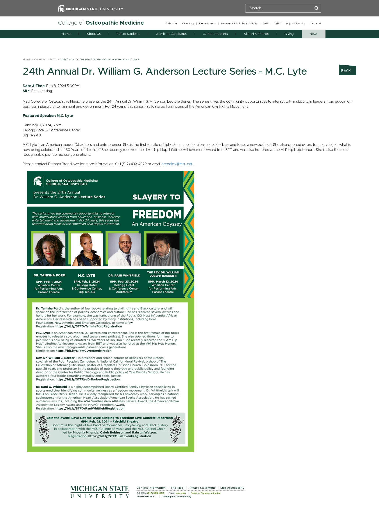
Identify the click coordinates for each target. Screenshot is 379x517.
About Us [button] (93, 34)
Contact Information (151, 488)
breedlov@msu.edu (177, 164)
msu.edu (181, 493)
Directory (188, 23)
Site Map (177, 488)
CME (277, 23)
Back (346, 71)
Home (66, 34)
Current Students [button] (215, 34)
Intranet (316, 23)
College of (101, 23)
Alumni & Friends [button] (256, 34)
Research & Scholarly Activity (239, 23)
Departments (207, 23)
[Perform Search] (316, 8)
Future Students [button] (128, 34)
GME (266, 23)
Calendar (171, 23)
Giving (289, 34)
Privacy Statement (202, 488)
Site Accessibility (232, 488)
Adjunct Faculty (295, 23)
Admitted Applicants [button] (171, 34)
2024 (53, 59)
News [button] (313, 34)
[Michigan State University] (90, 8)
